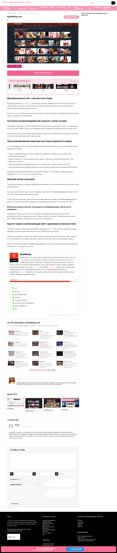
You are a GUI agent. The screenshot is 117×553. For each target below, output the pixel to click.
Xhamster (80, 523)
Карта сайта (81, 537)
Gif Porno (44, 531)
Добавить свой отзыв (70, 315)
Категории (23, 9)
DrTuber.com (48, 410)
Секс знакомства (78, 8)
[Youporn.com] (33, 399)
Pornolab (10, 409)
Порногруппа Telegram (48, 529)
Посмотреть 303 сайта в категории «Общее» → (43, 370)
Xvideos (80, 525)
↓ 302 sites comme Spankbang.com (19, 81)
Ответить (75, 425)
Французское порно (48, 523)
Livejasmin (81, 522)
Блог (70, 7)
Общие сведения (24, 13)
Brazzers (65, 410)
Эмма (18, 378)
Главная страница (6, 8)
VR (56, 7)
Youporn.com (29, 411)
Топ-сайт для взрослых (13, 520)
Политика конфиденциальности (87, 539)
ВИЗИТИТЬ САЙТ (71, 17)
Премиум (43, 7)
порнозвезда (52, 267)
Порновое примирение (48, 520)
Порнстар (33, 9)
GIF (90, 9)
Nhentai (80, 526)
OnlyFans (97, 7)
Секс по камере (46, 533)
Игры (51, 7)
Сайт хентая (46, 525)
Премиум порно (46, 522)
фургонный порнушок (48, 526)
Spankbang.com (15, 479)
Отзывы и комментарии (56, 315)
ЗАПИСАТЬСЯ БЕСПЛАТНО (43, 73)
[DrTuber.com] (52, 399)
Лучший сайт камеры (48, 544)
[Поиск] (113, 3)
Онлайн (63, 7)
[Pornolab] (15, 399)
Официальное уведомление (86, 540)
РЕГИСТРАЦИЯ (76, 549)
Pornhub (80, 520)
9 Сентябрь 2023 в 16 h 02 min (22, 426)
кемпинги (23, 272)
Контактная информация (85, 536)
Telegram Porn (107, 8)
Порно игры (45, 528)
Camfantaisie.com (47, 545)
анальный (36, 267)
